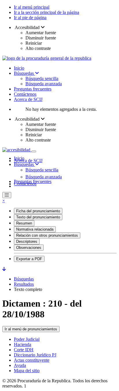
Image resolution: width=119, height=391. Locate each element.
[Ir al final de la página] (4, 269)
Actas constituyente (31, 360)
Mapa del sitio (27, 370)
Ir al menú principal (31, 7)
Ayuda (20, 365)
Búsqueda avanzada (43, 83)
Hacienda (22, 344)
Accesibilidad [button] (27, 27)
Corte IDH (24, 349)
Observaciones (28, 247)
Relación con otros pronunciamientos (47, 235)
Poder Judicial (27, 339)
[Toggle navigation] (33, 151)
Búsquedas (24, 73)
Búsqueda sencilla (41, 78)
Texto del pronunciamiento (38, 217)
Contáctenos (25, 94)
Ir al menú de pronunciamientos (31, 329)
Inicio (19, 68)
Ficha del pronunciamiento (38, 211)
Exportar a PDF (29, 259)
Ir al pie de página (30, 17)
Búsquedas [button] (24, 164)
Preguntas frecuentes (32, 88)
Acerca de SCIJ (28, 99)
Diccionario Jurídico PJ (35, 354)
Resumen (24, 223)
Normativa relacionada (34, 229)
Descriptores (26, 241)
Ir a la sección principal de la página (46, 12)
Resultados (24, 284)
